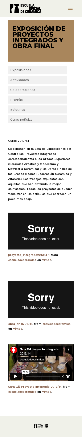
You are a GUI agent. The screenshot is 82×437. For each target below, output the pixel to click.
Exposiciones (20, 70)
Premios (17, 100)
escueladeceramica (22, 260)
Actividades (19, 80)
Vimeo (46, 260)
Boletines (17, 110)
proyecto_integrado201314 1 (29, 254)
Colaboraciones (22, 90)
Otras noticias (21, 119)
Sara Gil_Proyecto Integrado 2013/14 (35, 386)
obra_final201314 (20, 323)
